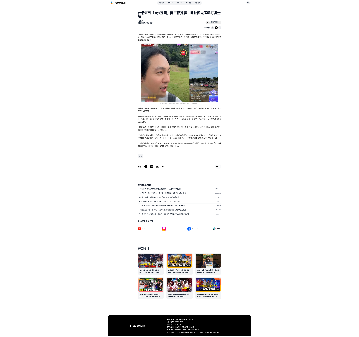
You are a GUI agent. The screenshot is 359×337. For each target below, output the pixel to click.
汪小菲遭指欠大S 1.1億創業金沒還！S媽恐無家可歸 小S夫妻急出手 (162, 205)
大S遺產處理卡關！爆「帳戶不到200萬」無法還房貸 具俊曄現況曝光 (162, 210)
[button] (212, 27)
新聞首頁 (161, 3)
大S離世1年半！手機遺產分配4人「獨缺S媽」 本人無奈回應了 (160, 197)
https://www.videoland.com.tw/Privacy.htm (186, 329)
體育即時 (179, 3)
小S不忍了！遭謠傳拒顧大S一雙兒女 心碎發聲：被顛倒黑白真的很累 (162, 193)
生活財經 (188, 3)
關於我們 (197, 3)
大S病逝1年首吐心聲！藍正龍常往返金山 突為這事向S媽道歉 (160, 189)
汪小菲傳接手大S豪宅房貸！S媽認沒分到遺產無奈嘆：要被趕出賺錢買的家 (164, 214)
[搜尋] (248, 3)
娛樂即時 (170, 3)
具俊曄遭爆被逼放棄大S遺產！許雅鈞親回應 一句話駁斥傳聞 (159, 201)
